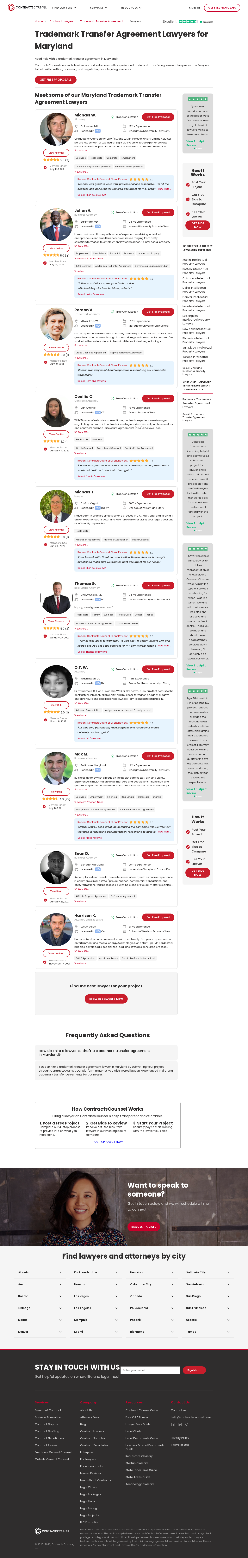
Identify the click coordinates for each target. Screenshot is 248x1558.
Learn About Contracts (95, 1480)
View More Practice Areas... (89, 258)
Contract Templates (94, 1445)
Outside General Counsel (52, 1459)
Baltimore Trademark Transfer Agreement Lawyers (197, 403)
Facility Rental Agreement (139, 448)
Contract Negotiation (49, 1438)
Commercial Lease (127, 623)
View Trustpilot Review (197, 143)
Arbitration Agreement (88, 539)
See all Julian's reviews (91, 294)
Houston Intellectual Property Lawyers (196, 308)
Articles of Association (116, 539)
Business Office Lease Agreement (94, 623)
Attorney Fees (89, 1417)
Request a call (143, 1227)
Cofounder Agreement (123, 896)
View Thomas (56, 621)
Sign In (194, 8)
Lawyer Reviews (90, 1473)
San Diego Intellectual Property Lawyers (197, 349)
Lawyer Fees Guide (138, 1424)
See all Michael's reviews (92, 195)
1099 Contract (83, 266)
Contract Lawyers (61, 21)
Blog (83, 1424)
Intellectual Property (148, 253)
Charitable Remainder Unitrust (138, 958)
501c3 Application (85, 958)
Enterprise (87, 1452)
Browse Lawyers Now (106, 999)
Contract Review (46, 1445)
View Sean (56, 891)
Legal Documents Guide (142, 1438)
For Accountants (91, 1466)
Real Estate (96, 157)
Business (81, 157)
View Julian (56, 248)
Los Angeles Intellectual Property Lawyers (196, 319)
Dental (138, 614)
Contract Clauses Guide (142, 1410)
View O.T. (56, 705)
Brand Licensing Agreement (91, 352)
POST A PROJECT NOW (108, 1142)
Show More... (81, 150)
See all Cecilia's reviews (91, 476)
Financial (115, 253)
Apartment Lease (108, 958)
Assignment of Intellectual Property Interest (127, 710)
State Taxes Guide (138, 1477)
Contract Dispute (46, 1424)
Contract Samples (92, 1438)
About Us (86, 1410)
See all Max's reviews (90, 837)
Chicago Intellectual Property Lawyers (196, 280)
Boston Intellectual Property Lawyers (195, 271)
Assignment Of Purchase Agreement (96, 809)
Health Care (124, 614)
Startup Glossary (137, 1463)
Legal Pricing (88, 1508)
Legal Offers (88, 1487)
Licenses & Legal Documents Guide (145, 1447)
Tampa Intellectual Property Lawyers (195, 359)
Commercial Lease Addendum (151, 266)
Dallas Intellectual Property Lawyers (194, 290)
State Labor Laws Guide (141, 1470)
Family (96, 614)
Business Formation (48, 1417)
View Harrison (56, 953)
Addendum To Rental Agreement (113, 266)
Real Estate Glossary (139, 1456)
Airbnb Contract (84, 448)
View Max (56, 791)
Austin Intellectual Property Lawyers (195, 262)
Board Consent (140, 539)
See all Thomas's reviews (92, 651)
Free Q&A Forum (137, 1417)
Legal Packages (90, 1494)
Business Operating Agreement (137, 809)
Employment (128, 157)
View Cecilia (56, 434)
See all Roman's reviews (92, 381)
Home (39, 21)
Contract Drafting (47, 1431)
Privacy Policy (180, 1438)
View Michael (56, 152)
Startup (157, 796)
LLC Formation (89, 1522)
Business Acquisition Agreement (93, 166)
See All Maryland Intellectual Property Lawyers (194, 371)
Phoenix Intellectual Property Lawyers (196, 340)
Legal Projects (89, 1515)
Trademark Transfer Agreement (101, 21)
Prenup (149, 614)
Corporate (111, 157)
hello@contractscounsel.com (191, 1417)
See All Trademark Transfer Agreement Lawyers (194, 417)
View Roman (56, 347)
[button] (40, 1272)
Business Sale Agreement (129, 166)
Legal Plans (87, 1501)
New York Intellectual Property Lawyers (197, 331)
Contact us (178, 1410)
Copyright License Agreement (126, 352)
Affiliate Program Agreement (91, 896)
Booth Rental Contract (109, 448)
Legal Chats (133, 1431)
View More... (81, 171)
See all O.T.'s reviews (89, 738)
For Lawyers (88, 1459)
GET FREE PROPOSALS (222, 8)
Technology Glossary (140, 1484)
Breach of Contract (48, 1410)
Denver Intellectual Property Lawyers (195, 299)
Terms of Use (180, 1445)
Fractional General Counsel (53, 1452)
